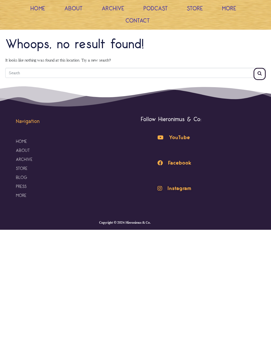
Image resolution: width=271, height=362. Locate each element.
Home (37, 8)
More (229, 8)
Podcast (155, 8)
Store (195, 8)
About (73, 8)
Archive (113, 8)
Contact (137, 20)
